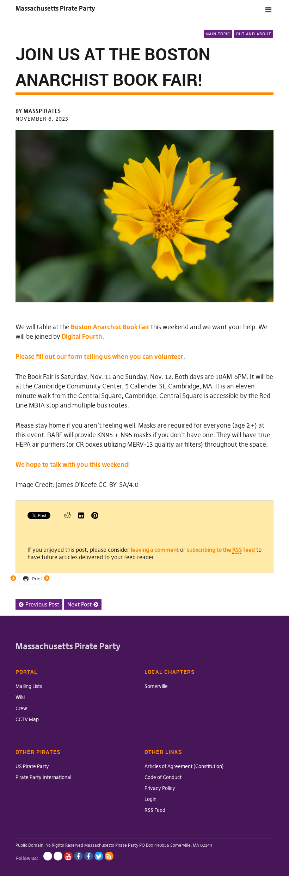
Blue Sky (47, 856)
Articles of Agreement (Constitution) (184, 766)
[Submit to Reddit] (67, 516)
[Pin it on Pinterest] (94, 516)
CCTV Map (27, 719)
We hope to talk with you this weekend (72, 464)
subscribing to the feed (221, 549)
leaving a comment (155, 549)
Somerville (156, 686)
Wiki (20, 697)
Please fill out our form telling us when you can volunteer (99, 356)
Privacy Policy (159, 788)
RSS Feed (154, 810)
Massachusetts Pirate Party (55, 8)
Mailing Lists (29, 686)
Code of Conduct (163, 777)
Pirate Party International (43, 777)
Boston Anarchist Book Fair (110, 327)
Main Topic (217, 33)
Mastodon (58, 856)
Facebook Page (78, 856)
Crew (21, 708)
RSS (109, 856)
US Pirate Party (32, 766)
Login (150, 799)
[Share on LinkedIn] (81, 516)
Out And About (253, 33)
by (38, 111)
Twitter (98, 856)
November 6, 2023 (42, 118)
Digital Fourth (82, 336)
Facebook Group (88, 856)
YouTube (68, 856)
